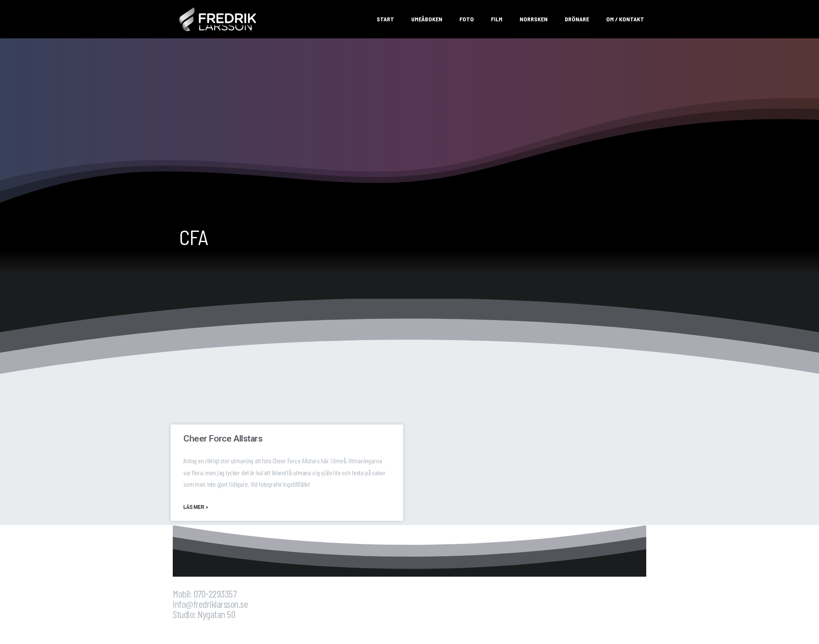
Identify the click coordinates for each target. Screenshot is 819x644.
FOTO (466, 19)
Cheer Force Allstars (223, 438)
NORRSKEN (534, 19)
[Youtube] (228, 630)
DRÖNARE (577, 19)
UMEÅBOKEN (426, 19)
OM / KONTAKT (625, 19)
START (385, 19)
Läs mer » (195, 507)
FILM (496, 19)
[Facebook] (183, 630)
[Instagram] (206, 630)
